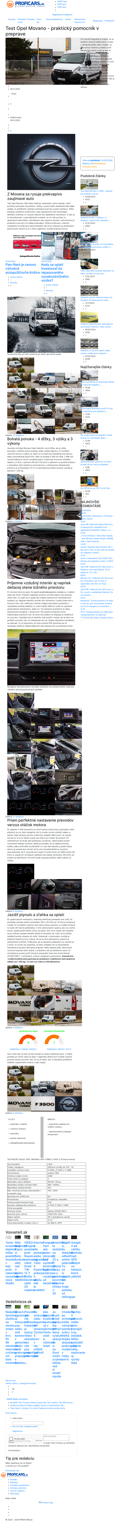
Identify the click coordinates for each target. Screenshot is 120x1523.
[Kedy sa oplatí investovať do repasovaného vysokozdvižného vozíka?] (66, 246)
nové (83, 510)
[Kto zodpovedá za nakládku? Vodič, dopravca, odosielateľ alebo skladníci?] (89, 428)
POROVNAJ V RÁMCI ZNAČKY (23, 1049)
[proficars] (27, 4)
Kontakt (13, 1479)
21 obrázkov (18, 816)
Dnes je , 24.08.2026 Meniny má (97, 163)
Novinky (12, 19)
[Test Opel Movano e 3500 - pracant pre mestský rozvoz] (89, 184)
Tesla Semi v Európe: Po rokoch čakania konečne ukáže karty (37, 1408)
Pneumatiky (50, 19)
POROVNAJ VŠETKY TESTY (59, 1049)
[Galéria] (20, 365)
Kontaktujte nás (12, 1470)
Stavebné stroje (22, 20)
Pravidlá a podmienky (19, 1485)
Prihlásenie (67, 14)
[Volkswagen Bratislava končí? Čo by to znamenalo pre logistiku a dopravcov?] (89, 401)
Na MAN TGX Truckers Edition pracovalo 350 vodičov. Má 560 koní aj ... (42, 1402)
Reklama (14, 1482)
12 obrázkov (18, 435)
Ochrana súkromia (18, 1488)
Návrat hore (11, 1380)
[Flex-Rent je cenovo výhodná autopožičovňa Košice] (30, 246)
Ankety (68, 19)
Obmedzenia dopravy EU (79, 20)
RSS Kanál (14, 1493)
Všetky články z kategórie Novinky (21, 1383)
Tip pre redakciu (17, 1491)
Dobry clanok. (87, 519)
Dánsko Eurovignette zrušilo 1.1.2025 (97, 561)
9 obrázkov (18, 1027)
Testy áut (39, 20)
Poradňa (31, 19)
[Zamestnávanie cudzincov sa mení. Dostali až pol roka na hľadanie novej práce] (89, 455)
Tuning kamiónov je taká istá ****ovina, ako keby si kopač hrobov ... (97, 618)
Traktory (59, 19)
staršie (88, 510)
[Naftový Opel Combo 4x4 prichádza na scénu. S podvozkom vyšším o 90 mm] (89, 237)
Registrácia (57, 14)
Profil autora (11, 1413)
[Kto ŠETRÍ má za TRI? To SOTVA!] (89, 481)
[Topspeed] (18, 1502)
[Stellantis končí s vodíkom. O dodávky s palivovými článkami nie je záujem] (89, 210)
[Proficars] (46, 1502)
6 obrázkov (18, 521)
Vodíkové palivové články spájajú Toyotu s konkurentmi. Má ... (37, 1405)
